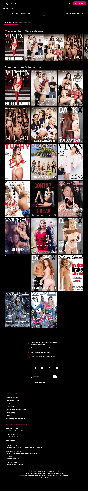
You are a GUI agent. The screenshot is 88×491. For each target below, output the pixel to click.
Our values (9, 404)
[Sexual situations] (70, 199)
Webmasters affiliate (13, 401)
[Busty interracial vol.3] (17, 255)
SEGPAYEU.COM (44, 475)
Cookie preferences (53, 471)
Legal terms (10, 407)
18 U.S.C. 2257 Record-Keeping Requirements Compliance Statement (44, 473)
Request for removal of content (38, 471)
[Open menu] (2, 2)
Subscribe (80, 3)
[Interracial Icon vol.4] (44, 162)
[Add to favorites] (44, 13)
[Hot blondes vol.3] (70, 125)
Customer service (12, 398)
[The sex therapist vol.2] (54, 47)
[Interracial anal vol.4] (70, 236)
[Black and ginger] (44, 273)
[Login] (70, 3)
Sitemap (8, 416)
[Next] (86, 48)
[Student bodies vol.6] (44, 125)
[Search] (66, 3)
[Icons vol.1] (70, 162)
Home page (5, 8)
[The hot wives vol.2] (34, 47)
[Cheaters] (17, 236)
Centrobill (34, 475)
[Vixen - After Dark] (14, 47)
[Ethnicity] (17, 310)
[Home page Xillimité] (10, 3)
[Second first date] (44, 236)
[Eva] (17, 162)
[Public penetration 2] (44, 310)
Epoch (29, 475)
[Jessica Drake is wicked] (70, 273)
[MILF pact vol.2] (73, 47)
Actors (12, 8)
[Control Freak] (44, 199)
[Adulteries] (17, 199)
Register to (44, 373)
